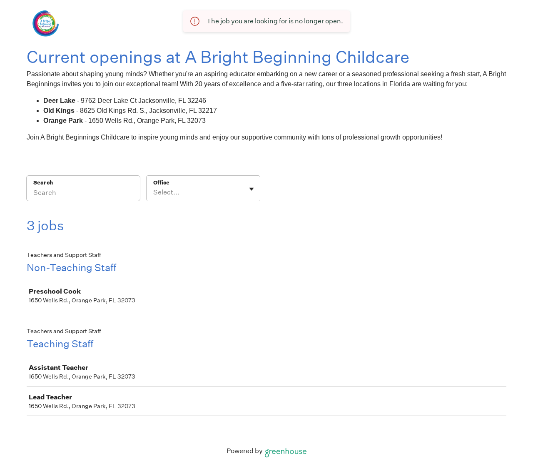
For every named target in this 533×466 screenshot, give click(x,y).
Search (43, 182)
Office (161, 182)
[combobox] (153, 192)
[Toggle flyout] (252, 189)
